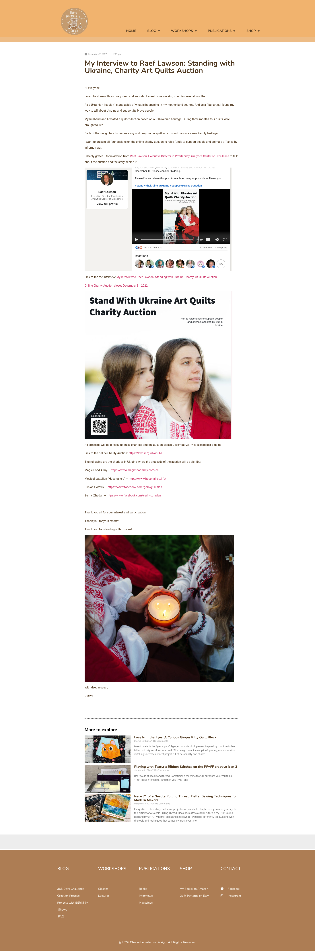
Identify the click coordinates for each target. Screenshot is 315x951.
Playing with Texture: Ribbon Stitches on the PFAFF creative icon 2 (185, 766)
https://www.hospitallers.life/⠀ (148, 478)
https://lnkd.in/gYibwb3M (145, 453)
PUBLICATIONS (220, 31)
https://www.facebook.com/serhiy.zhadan (134, 495)
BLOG (151, 31)
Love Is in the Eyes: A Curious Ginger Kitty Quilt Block (175, 737)
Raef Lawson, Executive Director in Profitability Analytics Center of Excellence (179, 156)
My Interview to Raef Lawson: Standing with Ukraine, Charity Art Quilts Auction (166, 277)
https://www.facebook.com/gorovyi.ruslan (135, 487)
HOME (131, 31)
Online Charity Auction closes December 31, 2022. (116, 285)
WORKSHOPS (182, 31)
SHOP (251, 31)
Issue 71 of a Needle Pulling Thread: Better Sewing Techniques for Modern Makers (185, 798)
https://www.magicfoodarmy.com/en (135, 470)
